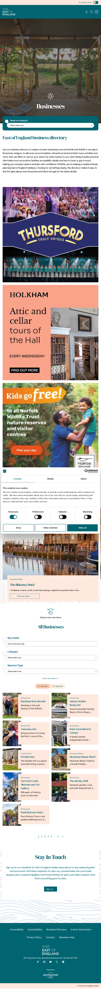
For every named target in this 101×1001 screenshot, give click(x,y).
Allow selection (50, 528)
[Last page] (62, 836)
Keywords (13, 638)
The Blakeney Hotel (22, 585)
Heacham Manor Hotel (82, 756)
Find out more (23, 596)
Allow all (83, 528)
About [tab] (83, 479)
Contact (50, 937)
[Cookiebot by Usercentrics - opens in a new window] (86, 471)
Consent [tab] (17, 479)
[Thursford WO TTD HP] (50, 234)
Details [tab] (50, 479)
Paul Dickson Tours (32, 812)
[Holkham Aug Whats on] (50, 332)
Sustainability (35, 929)
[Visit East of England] (9, 11)
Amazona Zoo (28, 729)
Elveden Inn (27, 756)
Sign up (49, 889)
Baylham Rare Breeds (33, 701)
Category (13, 651)
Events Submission (81, 929)
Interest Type (15, 665)
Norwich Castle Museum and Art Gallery (30, 784)
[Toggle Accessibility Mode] (95, 2)
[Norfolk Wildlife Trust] (50, 430)
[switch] (38, 517)
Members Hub (66, 937)
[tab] (49, 602)
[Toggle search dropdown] (91, 11)
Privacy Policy (34, 937)
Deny (18, 528)
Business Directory (56, 929)
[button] (96, 11)
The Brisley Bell (79, 780)
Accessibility (17, 929)
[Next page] (58, 836)
